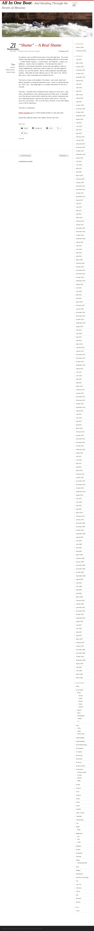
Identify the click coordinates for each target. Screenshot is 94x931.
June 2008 (79, 586)
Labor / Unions (80, 812)
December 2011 (80, 439)
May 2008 (79, 590)
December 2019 (80, 108)
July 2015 (79, 288)
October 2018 (80, 151)
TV (78, 721)
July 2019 (79, 122)
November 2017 (80, 189)
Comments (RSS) (81, 50)
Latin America (80, 820)
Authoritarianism (80, 741)
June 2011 (79, 460)
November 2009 (80, 526)
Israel (78, 842)
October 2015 (80, 277)
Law (77, 823)
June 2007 (79, 628)
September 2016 (80, 238)
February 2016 (80, 263)
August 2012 (79, 410)
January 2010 (80, 519)
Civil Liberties (79, 748)
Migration (78, 846)
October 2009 (80, 530)
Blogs (78, 829)
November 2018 (80, 147)
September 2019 (80, 115)
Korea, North (80, 734)
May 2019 (79, 129)
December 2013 (80, 354)
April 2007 (79, 635)
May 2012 (79, 421)
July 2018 (79, 161)
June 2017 (79, 207)
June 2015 (79, 291)
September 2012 (80, 407)
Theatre (79, 718)
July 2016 (79, 245)
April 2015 (79, 298)
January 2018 (80, 182)
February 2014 (80, 347)
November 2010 (80, 484)
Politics (78, 860)
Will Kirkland (29, 51)
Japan (79, 731)
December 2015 (80, 270)
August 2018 (79, 158)
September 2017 (80, 196)
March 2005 (79, 674)
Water (79, 780)
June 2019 (79, 126)
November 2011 (80, 442)
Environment (79, 769)
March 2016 (79, 259)
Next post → (63, 155)
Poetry (80, 704)
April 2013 (79, 382)
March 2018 (79, 175)
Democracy (79, 755)
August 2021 (79, 80)
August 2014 (79, 326)
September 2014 (80, 323)
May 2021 (79, 91)
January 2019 (80, 140)
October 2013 (80, 361)
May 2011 (79, 463)
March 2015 (79, 302)
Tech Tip (78, 884)
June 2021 (79, 87)
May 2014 (79, 337)
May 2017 (79, 210)
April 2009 (79, 551)
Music (79, 713)
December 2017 (80, 186)
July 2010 (79, 498)
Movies (38, 51)
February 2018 (80, 179)
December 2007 (80, 607)
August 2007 (79, 621)
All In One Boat (17, 2)
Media (77, 826)
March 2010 (79, 512)
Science (81, 706)
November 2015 (80, 273)
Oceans (79, 775)
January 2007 (80, 646)
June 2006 (79, 670)
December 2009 (80, 523)
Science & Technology (82, 877)
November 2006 (80, 653)
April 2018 (79, 172)
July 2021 (79, 84)
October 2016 (80, 235)
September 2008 (80, 576)
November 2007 (80, 611)
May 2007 (79, 632)
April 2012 (79, 425)
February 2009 (80, 558)
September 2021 (80, 77)
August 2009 (79, 537)
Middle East (79, 833)
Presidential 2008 (82, 863)
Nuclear (78, 849)
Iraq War (78, 809)
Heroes (78, 802)
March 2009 (79, 554)
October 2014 (80, 319)
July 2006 (79, 667)
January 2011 (80, 477)
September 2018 (80, 154)
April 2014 (79, 340)
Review (8, 72)
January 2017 (80, 224)
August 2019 (79, 119)
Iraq (78, 839)
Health (78, 798)
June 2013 (79, 375)
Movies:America (10, 69)
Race (77, 867)
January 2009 (80, 561)
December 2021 (80, 70)
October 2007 (80, 614)
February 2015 (80, 305)
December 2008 (80, 565)
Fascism (78, 788)
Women (78, 902)
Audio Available (80, 737)
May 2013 (79, 379)
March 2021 (79, 94)
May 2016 (79, 252)
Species (79, 777)
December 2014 (80, 312)
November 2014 (80, 316)
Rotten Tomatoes (24, 113)
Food (77, 791)
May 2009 (79, 547)
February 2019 (80, 137)
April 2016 (79, 256)
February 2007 (80, 642)
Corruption (79, 752)
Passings (78, 856)
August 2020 (79, 98)
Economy (78, 762)
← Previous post (25, 155)
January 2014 (80, 351)
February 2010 (80, 516)
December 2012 (80, 396)
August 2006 (79, 663)
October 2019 (80, 112)
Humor (78, 805)
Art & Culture (79, 690)
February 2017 (80, 221)
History (81, 701)
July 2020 (79, 101)
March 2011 (79, 470)
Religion (78, 870)
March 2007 (79, 639)
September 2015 (80, 280)
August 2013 (79, 368)
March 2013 (79, 386)
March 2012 (79, 428)
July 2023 (79, 59)
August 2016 (79, 242)
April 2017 (79, 214)
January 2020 (80, 105)
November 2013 (80, 358)
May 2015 (79, 295)
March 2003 (79, 677)
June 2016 (79, 249)
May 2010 (79, 505)
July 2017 (79, 203)
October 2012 (80, 403)
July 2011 (78, 456)
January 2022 (80, 66)
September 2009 (80, 533)
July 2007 (79, 625)
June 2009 (79, 544)
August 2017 (79, 200)
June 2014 (79, 333)
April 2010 (79, 509)
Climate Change (81, 772)
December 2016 (80, 228)
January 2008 (80, 604)
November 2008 (80, 569)
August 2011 (79, 453)
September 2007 (80, 618)
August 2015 (79, 284)
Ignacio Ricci (39, 928)
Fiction (80, 698)
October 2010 (80, 488)
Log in (77, 910)
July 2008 (79, 583)
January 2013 (80, 393)
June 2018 (79, 165)
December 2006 (80, 649)
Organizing (79, 853)
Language (79, 816)
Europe (78, 784)
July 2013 (79, 372)
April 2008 (79, 593)
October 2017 (80, 193)
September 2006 (80, 660)
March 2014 (79, 344)
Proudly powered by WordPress (12, 928)
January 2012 (80, 435)
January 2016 (80, 267)
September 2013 (80, 365)
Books (79, 692)
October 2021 (80, 73)
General (78, 795)
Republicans (79, 874)
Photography (80, 715)
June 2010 (79, 502)
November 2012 (80, 400)
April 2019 (79, 133)
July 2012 (79, 414)
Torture (78, 891)
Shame (13, 72)
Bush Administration (81, 744)
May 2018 (79, 168)
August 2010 (79, 495)
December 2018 (80, 144)
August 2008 (79, 579)
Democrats (79, 759)
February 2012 (80, 431)
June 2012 (79, 418)
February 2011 (80, 474)
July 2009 (79, 540)
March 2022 (79, 63)
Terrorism (79, 888)
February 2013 (80, 389)
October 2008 (80, 572)
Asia (77, 725)
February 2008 (80, 600)
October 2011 (80, 446)
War (77, 895)
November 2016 (80, 231)
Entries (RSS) (80, 47)
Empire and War (80, 766)
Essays (81, 695)
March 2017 (79, 217)
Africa (77, 686)
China (79, 728)
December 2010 (80, 481)
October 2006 (80, 656)
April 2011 (79, 467)
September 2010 (80, 491)
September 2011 (80, 449)
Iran (78, 836)
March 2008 (79, 597)
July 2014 (79, 330)
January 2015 (80, 309)
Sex (77, 881)
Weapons (78, 898)
